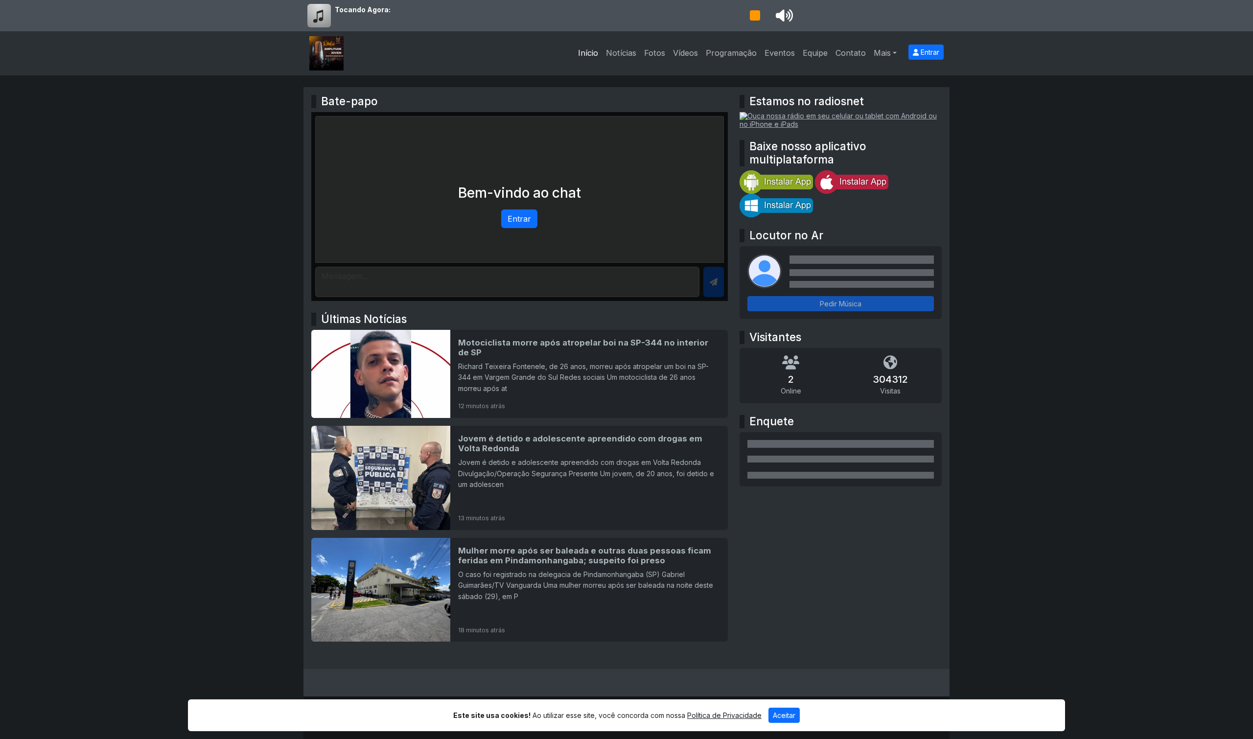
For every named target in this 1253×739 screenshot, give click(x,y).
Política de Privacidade (724, 715)
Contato (850, 53)
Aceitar (784, 715)
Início (588, 53)
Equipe (815, 53)
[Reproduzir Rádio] (755, 15)
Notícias (621, 53)
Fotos (654, 53)
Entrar (929, 52)
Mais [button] (882, 53)
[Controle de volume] (782, 15)
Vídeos (685, 53)
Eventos (780, 53)
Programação (731, 53)
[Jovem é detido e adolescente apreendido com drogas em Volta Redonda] (519, 478)
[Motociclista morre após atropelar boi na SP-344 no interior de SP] (519, 374)
